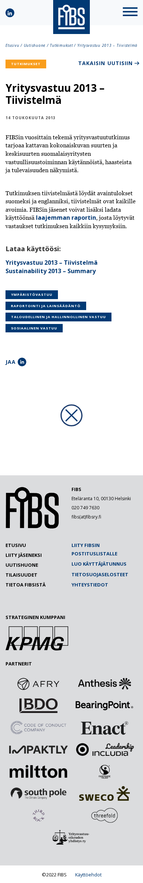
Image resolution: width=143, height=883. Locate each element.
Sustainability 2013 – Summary (51, 271)
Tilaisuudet (21, 574)
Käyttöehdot (88, 874)
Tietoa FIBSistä (25, 584)
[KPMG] (37, 648)
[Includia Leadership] (104, 749)
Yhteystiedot (90, 584)
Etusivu (12, 45)
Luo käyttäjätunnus (99, 564)
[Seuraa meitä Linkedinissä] (10, 12)
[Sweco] (104, 793)
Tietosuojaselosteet (100, 574)
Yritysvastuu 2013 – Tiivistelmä (52, 263)
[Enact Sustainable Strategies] (104, 727)
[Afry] (38, 683)
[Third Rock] (38, 815)
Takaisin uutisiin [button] (105, 63)
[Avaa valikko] (130, 12)
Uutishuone (35, 45)
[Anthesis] (104, 683)
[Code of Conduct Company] (38, 727)
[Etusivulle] (32, 527)
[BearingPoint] (104, 705)
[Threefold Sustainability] (104, 815)
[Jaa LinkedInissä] (22, 362)
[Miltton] (38, 771)
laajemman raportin (66, 218)
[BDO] (38, 705)
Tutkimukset (61, 45)
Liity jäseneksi (24, 555)
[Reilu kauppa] (104, 771)
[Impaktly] (38, 749)
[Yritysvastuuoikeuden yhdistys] (71, 837)
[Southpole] (38, 793)
